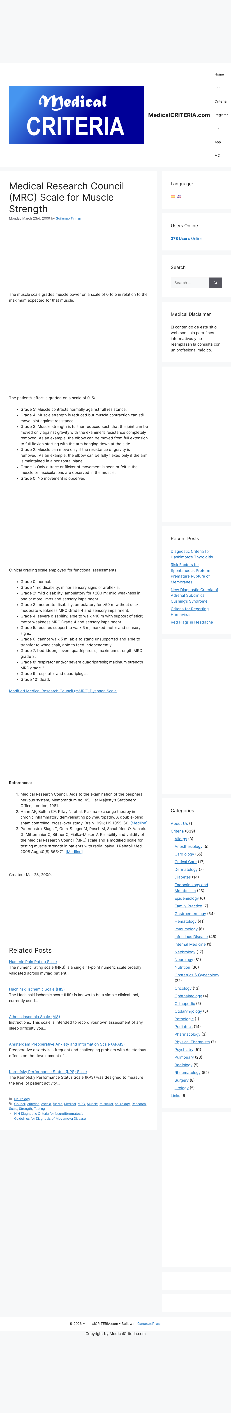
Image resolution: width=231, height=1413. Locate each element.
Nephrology (185, 952)
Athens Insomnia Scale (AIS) (34, 1016)
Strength (25, 1108)
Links (175, 1095)
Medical (70, 1104)
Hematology (185, 921)
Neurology (22, 1099)
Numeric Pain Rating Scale (33, 961)
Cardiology (184, 854)
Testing (39, 1108)
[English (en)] (179, 196)
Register (221, 115)
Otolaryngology (188, 1011)
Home (219, 74)
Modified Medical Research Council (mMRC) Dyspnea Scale (63, 691)
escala (46, 1104)
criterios (33, 1104)
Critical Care (186, 862)
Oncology (183, 988)
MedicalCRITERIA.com (179, 115)
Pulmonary (184, 1057)
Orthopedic (185, 1003)
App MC (218, 149)
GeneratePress (149, 1323)
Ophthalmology (188, 996)
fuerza (57, 1104)
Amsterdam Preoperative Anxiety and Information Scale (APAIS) (67, 1044)
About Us (179, 823)
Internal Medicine (190, 944)
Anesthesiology (188, 846)
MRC (81, 1104)
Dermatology (186, 869)
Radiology (183, 1065)
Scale (13, 1108)
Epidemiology (187, 898)
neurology (122, 1104)
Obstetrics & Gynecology (197, 975)
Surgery (182, 1080)
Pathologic (184, 1019)
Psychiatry (184, 1049)
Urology (182, 1088)
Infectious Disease (191, 936)
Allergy (181, 839)
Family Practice (188, 906)
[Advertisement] (115, 31)
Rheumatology (188, 1072)
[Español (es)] (173, 196)
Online (187, 238)
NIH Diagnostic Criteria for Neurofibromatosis (48, 1113)
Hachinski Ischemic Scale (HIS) (37, 989)
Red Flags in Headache (192, 622)
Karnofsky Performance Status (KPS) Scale (48, 1071)
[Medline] (139, 823)
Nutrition (182, 967)
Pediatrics (184, 1026)
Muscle (92, 1104)
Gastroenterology (190, 913)
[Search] (215, 283)
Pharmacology (187, 1034)
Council (19, 1104)
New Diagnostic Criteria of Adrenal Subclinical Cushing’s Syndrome (194, 595)
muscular (106, 1104)
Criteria (220, 101)
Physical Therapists (192, 1042)
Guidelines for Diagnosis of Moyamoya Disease (50, 1118)
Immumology (186, 929)
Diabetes (183, 877)
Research (139, 1104)
